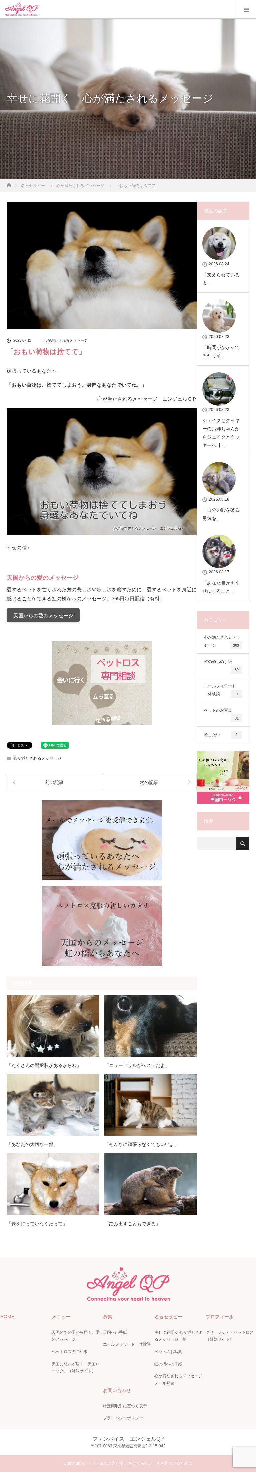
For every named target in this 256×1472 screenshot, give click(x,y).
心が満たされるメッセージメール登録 (178, 1380)
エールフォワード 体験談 (127, 1344)
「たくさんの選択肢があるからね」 (44, 1065)
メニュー (61, 1316)
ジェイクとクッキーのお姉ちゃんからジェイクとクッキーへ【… (221, 433)
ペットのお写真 (221, 714)
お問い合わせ (117, 1390)
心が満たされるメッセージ (66, 340)
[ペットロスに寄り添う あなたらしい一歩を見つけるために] (128, 1295)
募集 (107, 1316)
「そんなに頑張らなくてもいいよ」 (141, 1144)
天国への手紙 (115, 1332)
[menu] (246, 9)
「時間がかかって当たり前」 (221, 351)
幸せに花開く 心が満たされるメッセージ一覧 (178, 1336)
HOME (7, 1316)
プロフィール (220, 1316)
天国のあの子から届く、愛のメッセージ (76, 1336)
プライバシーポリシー (123, 1418)
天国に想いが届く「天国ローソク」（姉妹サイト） (76, 1368)
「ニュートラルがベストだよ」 (137, 1065)
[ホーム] (9, 183)
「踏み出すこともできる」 (132, 1223)
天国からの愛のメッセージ (43, 615)
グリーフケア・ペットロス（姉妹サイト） (230, 1336)
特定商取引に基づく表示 (125, 1406)
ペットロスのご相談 (70, 1351)
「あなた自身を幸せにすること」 (221, 587)
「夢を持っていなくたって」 (37, 1223)
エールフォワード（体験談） (221, 690)
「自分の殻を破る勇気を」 (221, 514)
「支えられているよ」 (221, 279)
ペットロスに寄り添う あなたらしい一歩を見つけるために (139, 1463)
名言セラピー (168, 1316)
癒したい (221, 734)
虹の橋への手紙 (221, 665)
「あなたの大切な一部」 (32, 1144)
